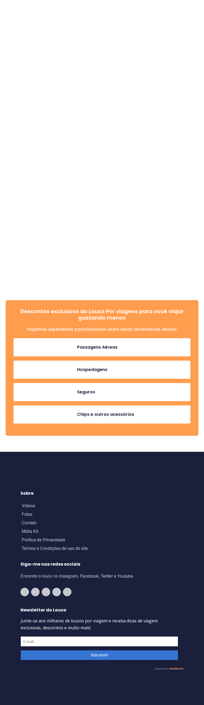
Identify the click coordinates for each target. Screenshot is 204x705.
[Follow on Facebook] (46, 592)
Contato (29, 523)
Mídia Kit (30, 531)
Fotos (27, 514)
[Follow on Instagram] (35, 592)
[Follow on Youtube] (24, 592)
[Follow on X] (56, 592)
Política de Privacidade (43, 540)
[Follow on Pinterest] (67, 592)
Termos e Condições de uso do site (55, 548)
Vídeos (28, 506)
